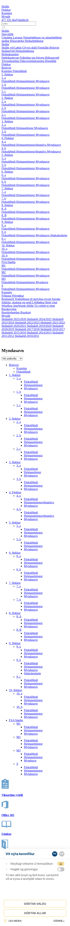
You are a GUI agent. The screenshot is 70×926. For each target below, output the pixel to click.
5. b (3, 165)
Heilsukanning (10, 54)
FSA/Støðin (8, 262)
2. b (3, 108)
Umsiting (7, 37)
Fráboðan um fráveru (32, 57)
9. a (3, 225)
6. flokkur (7, 171)
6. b (3, 181)
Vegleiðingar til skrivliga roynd (33, 299)
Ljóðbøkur (38, 302)
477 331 (6, 19)
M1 (3, 265)
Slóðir (30, 305)
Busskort (25, 312)
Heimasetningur (26, 81)
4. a (3, 141)
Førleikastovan (10, 57)
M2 (3, 272)
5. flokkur (7, 154)
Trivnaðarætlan (10, 61)
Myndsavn (42, 282)
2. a (3, 101)
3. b (3, 131)
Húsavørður (17, 40)
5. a (3, 158)
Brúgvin (6, 67)
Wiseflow (7, 305)
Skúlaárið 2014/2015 (39, 332)
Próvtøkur (18, 295)
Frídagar (6, 295)
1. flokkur (7, 74)
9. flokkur (7, 221)
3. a (3, 124)
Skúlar (5, 44)
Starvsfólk (7, 34)
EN (61, 853)
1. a (3, 77)
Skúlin (5, 30)
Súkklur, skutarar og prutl (16, 302)
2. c (3, 114)
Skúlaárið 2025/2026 (14, 319)
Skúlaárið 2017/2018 (27, 329)
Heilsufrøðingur (34, 40)
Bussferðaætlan (10, 312)
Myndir (5, 315)
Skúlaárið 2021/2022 (52, 322)
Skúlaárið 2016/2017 (52, 329)
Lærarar (18, 37)
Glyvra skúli (30, 47)
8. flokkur (7, 205)
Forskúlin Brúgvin (48, 47)
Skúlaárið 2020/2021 (14, 325)
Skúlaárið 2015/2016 (14, 332)
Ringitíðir (50, 61)
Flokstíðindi (20, 71)
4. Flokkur (7, 138)
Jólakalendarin (58, 235)
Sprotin (56, 299)
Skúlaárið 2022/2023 (27, 322)
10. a (4, 248)
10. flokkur (8, 245)
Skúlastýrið (8, 51)
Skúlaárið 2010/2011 (27, 335)
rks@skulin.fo (20, 19)
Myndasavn (42, 81)
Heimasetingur (25, 128)
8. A (4, 208)
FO (54, 853)
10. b (4, 255)
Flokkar (6, 64)
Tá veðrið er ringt (44, 305)
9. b (3, 232)
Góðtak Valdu (35, 904)
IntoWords (20, 305)
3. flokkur (7, 121)
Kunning (7, 71)
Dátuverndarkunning (32, 61)
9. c (3, 238)
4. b (3, 148)
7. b (3, 198)
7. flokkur (7, 188)
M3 (3, 278)
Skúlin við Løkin (11, 47)
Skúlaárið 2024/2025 (39, 319)
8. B (4, 215)
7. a (3, 191)
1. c (3, 91)
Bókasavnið (52, 57)
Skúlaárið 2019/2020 (39, 325)
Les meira (15, 920)
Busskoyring (8, 309)
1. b (3, 84)
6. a (3, 175)
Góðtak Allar (35, 913)
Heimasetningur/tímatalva (31, 144)
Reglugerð (8, 299)
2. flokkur (7, 97)
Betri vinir (51, 302)
